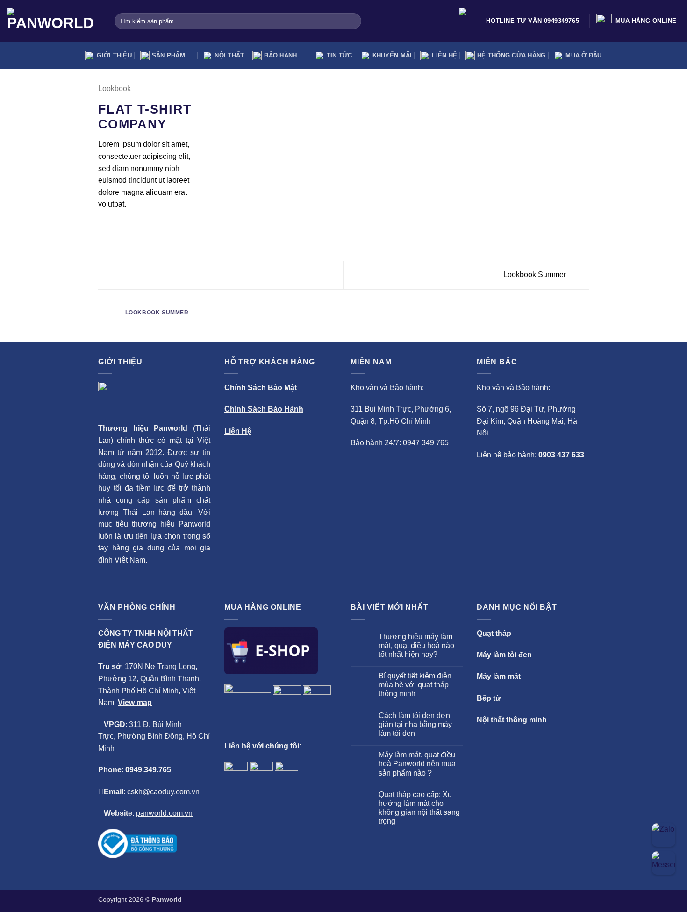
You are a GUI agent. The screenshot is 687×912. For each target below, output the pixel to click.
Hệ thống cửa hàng (511, 55)
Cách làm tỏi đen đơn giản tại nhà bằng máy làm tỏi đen (415, 724)
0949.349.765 (148, 770)
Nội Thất (229, 55)
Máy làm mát (499, 676)
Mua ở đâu (583, 55)
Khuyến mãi (392, 55)
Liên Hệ (237, 431)
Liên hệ (444, 55)
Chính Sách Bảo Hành (263, 409)
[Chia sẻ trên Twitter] (115, 226)
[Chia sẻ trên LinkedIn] (149, 226)
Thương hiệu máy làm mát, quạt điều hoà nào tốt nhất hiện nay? (416, 645)
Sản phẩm (168, 55)
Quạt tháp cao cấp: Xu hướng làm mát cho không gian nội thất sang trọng (419, 808)
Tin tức (339, 55)
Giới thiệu (114, 55)
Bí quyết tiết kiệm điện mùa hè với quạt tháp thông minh (415, 685)
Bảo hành (280, 55)
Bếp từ (489, 698)
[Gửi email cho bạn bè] (126, 226)
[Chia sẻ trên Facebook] (103, 226)
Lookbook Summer (535, 274)
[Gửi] (352, 21)
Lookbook (114, 89)
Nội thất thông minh (512, 720)
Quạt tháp (494, 633)
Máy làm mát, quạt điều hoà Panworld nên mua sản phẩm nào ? (417, 764)
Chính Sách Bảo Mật (260, 388)
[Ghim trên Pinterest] (138, 226)
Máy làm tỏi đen (504, 655)
